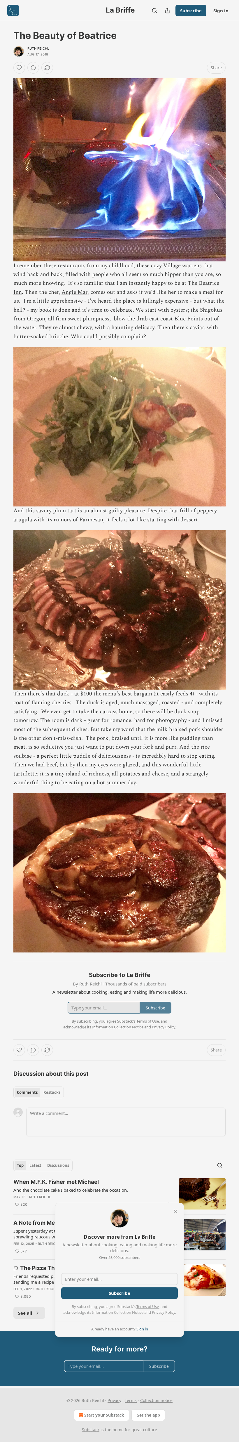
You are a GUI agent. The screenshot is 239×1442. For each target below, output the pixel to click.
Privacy (114, 1400)
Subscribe (191, 10)
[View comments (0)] (33, 68)
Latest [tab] (35, 1165)
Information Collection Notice (117, 1312)
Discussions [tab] (58, 1165)
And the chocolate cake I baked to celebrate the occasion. (70, 1190)
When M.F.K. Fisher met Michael (56, 1182)
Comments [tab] (27, 1092)
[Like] (19, 68)
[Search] (154, 10)
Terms (131, 1400)
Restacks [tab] (51, 1092)
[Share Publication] (167, 10)
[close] (175, 1211)
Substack (90, 1429)
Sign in (221, 10)
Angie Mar (74, 292)
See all (25, 1313)
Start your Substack (104, 1415)
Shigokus (211, 310)
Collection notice (156, 1400)
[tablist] (38, 1092)
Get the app (148, 1415)
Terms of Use (147, 1306)
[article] (119, 1194)
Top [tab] (20, 1165)
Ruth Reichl (38, 48)
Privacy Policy (163, 1312)
